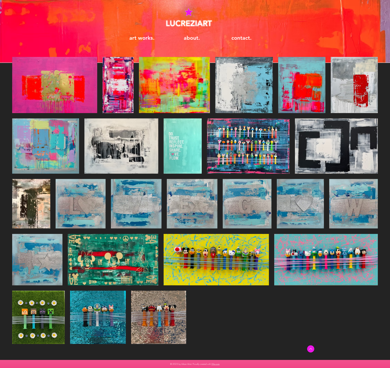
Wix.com (215, 364)
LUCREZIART (189, 23)
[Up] (310, 348)
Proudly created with (202, 364)
